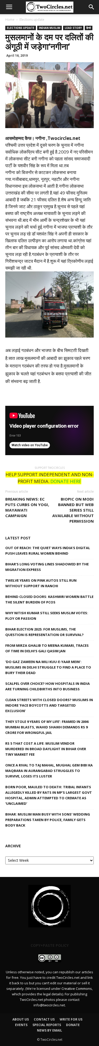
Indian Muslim (49, 28)
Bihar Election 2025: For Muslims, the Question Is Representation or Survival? (44, 632)
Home (10, 19)
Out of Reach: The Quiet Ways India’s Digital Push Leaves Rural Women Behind (47, 550)
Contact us (44, 1019)
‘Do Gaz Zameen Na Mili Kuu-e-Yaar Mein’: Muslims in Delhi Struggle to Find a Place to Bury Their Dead (48, 667)
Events (21, 1025)
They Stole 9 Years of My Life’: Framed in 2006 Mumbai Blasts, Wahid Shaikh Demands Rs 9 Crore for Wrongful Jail (46, 727)
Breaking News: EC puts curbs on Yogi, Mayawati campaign (27, 507)
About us (20, 1019)
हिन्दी (88, 28)
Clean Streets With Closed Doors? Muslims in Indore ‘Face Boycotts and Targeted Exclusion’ (49, 705)
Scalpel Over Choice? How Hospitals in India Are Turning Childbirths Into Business (47, 686)
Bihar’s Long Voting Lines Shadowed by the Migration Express (47, 567)
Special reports (46, 1025)
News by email (49, 1030)
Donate (73, 1025)
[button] (91, 7)
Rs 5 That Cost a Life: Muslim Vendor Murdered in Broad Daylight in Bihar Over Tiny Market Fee (45, 749)
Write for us (71, 1019)
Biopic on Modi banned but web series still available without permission (73, 510)
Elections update (32, 19)
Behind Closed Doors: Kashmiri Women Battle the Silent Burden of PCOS (49, 599)
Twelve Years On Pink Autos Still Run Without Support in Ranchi (41, 583)
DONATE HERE (65, 481)
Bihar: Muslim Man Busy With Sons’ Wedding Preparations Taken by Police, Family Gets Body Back (47, 820)
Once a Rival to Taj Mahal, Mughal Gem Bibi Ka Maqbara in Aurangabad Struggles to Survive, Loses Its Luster (49, 771)
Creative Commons (77, 988)
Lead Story (73, 28)
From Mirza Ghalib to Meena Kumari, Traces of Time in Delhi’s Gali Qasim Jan (47, 648)
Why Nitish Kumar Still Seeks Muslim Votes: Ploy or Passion (46, 616)
